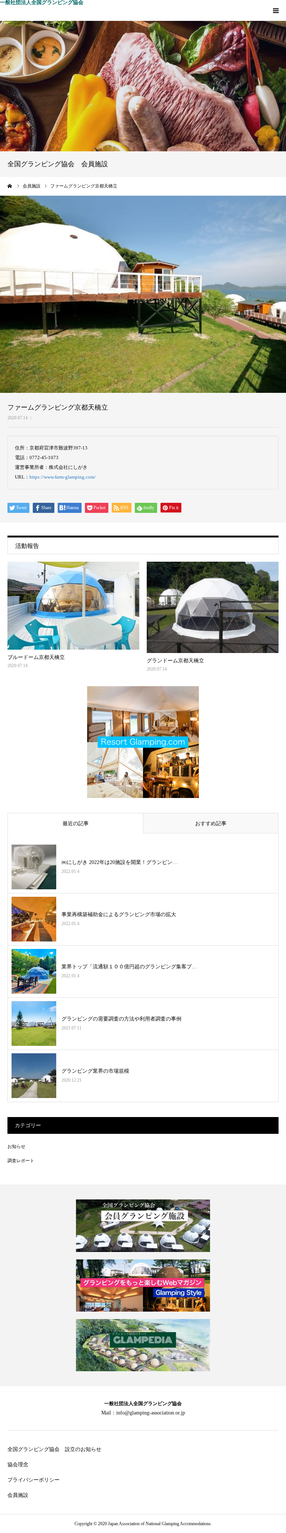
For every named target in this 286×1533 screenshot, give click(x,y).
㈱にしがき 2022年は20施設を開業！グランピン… (119, 862)
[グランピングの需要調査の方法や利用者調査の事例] (34, 1023)
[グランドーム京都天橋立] (213, 607)
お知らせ (16, 1146)
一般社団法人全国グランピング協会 (41, 2)
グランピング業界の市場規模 (95, 1071)
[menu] (275, 10)
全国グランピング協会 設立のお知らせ (54, 1449)
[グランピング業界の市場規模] (34, 1075)
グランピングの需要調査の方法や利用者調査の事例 (121, 1019)
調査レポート (20, 1160)
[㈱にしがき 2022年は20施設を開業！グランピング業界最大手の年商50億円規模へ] (34, 867)
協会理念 (17, 1464)
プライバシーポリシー (33, 1480)
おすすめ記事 (210, 823)
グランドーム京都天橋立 (175, 660)
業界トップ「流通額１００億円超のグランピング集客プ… (129, 966)
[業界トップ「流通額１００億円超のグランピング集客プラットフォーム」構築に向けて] (34, 971)
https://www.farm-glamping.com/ (62, 477)
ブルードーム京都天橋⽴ (36, 657)
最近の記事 (76, 823)
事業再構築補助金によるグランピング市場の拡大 (118, 914)
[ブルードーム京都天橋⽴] (73, 606)
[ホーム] (10, 186)
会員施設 (17, 1495)
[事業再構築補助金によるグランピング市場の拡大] (34, 919)
